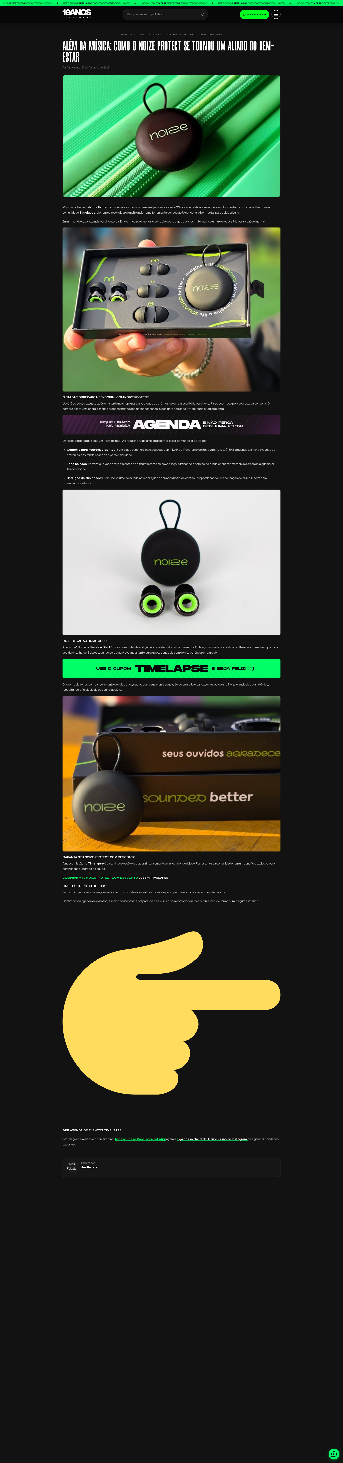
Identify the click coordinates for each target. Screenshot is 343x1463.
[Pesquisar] (203, 14)
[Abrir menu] (276, 14)
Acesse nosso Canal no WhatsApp (140, 1138)
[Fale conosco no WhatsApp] (334, 1454)
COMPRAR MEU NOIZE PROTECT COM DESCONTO (100, 877)
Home (124, 34)
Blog (133, 34)
